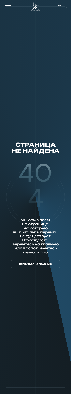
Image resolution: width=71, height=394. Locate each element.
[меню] (8, 6)
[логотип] (35, 6)
